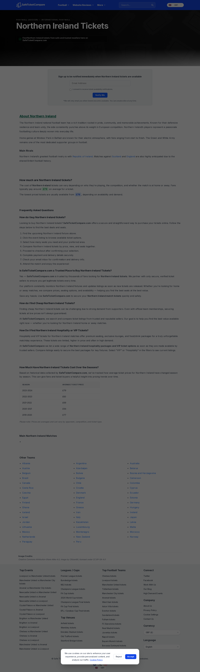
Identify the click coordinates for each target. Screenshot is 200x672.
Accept (130, 656)
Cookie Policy (96, 660)
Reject (119, 656)
